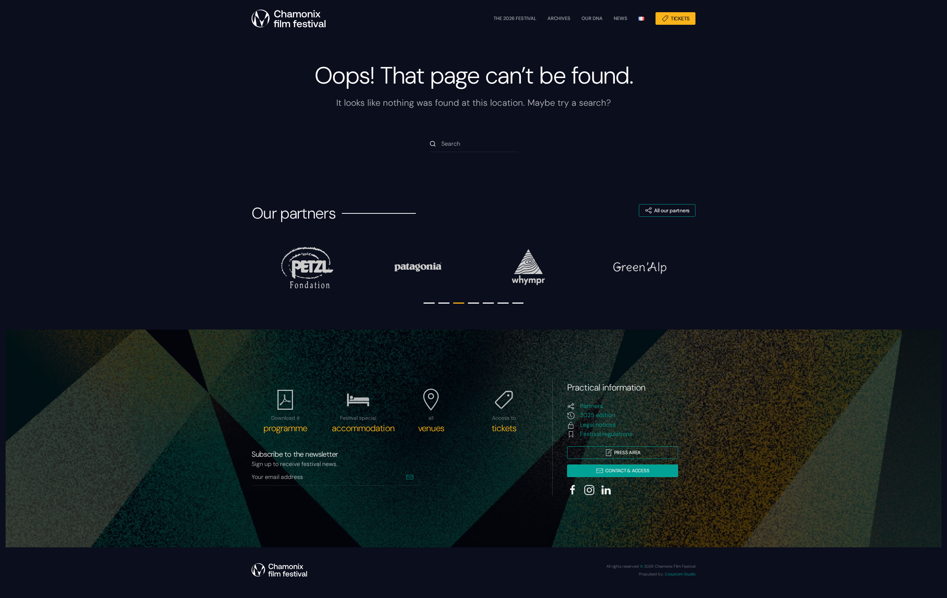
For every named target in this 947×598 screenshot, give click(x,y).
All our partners (672, 210)
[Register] (409, 477)
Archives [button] (558, 18)
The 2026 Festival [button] (514, 18)
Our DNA (592, 18)
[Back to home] (289, 18)
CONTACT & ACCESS (627, 470)
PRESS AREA (627, 452)
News (620, 18)
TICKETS (680, 18)
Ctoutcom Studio (680, 574)
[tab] (429, 303)
